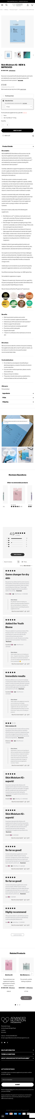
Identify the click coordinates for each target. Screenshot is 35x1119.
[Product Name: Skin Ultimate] (17, 498)
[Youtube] (5, 1042)
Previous (1, 55)
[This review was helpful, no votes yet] (25, 765)
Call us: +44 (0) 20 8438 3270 (9, 1035)
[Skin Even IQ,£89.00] (8, 965)
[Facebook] (8, 1042)
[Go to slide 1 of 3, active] (15, 1004)
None (5, 115)
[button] (17, 431)
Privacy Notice (9, 1089)
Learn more (23, 89)
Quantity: (3, 121)
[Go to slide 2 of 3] (17, 1004)
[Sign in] (28, 5)
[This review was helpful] (25, 925)
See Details (25, 103)
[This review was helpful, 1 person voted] (25, 611)
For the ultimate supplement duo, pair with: (14, 112)
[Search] (6, 5)
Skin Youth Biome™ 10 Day (10, 117)
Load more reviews (17, 935)
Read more (19, 591)
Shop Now (26, 998)
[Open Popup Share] (33, 136)
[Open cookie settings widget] (3, 1116)
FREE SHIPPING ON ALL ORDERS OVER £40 (17, 1)
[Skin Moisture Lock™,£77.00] (26, 965)
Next (33, 55)
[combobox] (26, 565)
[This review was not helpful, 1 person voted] (28, 765)
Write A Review (17, 554)
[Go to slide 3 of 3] (19, 1004)
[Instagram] (2, 1042)
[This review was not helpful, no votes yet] (27, 611)
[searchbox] (10, 561)
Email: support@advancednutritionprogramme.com (15, 1038)
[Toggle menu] (2, 5)
